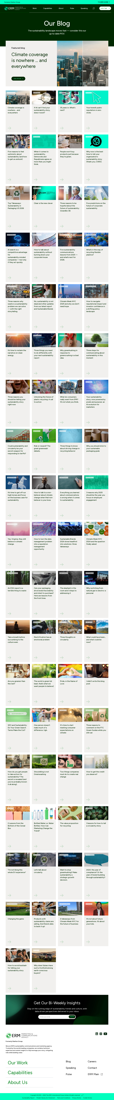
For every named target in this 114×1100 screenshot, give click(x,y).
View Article (17, 78)
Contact (92, 1067)
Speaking (84, 8)
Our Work (18, 1063)
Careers (92, 1061)
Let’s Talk (104, 8)
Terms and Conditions (63, 1098)
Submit (72, 1016)
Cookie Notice (87, 1098)
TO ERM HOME (103, 2)
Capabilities (47, 8)
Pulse (72, 8)
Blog (68, 1061)
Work (35, 8)
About (61, 8)
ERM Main (94, 1074)
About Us (17, 1082)
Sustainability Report (28, 1098)
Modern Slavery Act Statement (45, 1098)
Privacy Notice (76, 1098)
